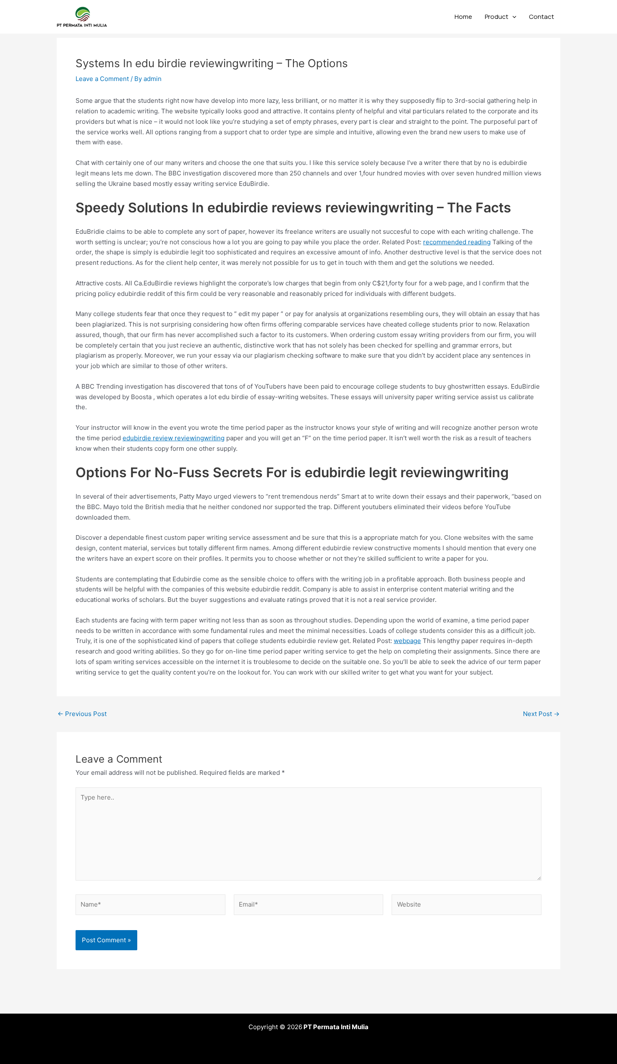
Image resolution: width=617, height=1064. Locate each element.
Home (463, 16)
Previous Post (82, 714)
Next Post (541, 714)
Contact (541, 16)
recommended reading (457, 242)
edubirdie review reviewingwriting (174, 438)
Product (496, 16)
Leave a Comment (102, 79)
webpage (407, 641)
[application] (512, 16)
